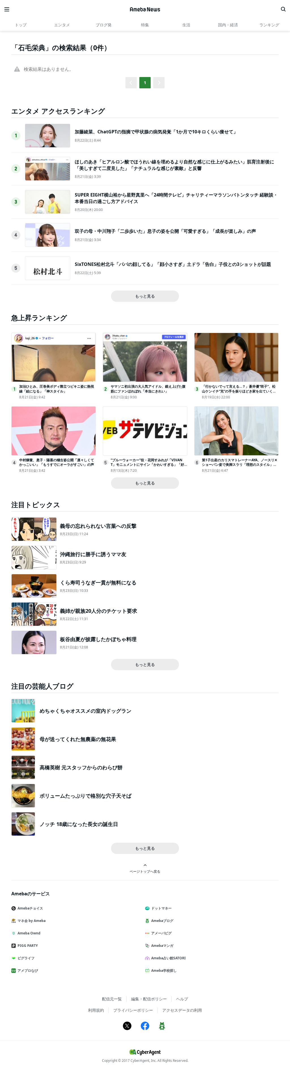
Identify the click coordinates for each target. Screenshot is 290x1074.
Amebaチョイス (30, 908)
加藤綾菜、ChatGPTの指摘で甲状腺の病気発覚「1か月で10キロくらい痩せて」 (156, 132)
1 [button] (145, 82)
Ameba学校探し (164, 970)
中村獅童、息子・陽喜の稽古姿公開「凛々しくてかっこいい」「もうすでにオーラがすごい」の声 (56, 462)
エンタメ (62, 24)
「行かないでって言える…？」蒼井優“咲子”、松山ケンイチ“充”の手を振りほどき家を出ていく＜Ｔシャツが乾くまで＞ (239, 391)
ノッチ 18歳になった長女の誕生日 (79, 824)
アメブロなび (28, 970)
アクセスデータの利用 (182, 1010)
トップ (21, 24)
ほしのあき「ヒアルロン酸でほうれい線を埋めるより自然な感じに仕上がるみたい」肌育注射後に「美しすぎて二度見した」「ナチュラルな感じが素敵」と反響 (174, 165)
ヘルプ (182, 999)
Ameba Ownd (29, 933)
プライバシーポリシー (133, 1010)
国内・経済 (228, 24)
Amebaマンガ (162, 945)
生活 (186, 24)
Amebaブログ (162, 920)
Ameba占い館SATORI (168, 958)
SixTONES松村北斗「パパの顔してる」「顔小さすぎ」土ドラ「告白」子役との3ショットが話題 (173, 264)
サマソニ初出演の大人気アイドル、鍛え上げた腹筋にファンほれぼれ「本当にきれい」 (148, 389)
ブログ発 (104, 24)
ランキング (269, 24)
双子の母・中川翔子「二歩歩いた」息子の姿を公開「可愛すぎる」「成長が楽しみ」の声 (165, 231)
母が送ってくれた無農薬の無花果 (78, 739)
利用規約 (96, 1010)
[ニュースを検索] (283, 9)
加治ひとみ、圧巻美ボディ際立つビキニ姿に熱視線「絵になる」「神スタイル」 (56, 389)
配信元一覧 (112, 999)
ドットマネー (161, 908)
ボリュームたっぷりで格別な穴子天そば (85, 795)
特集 (145, 24)
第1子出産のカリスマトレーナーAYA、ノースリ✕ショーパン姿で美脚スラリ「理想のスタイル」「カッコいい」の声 (239, 465)
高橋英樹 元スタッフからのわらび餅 (81, 767)
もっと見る (145, 296)
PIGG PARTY (28, 945)
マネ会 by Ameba (32, 920)
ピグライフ (26, 958)
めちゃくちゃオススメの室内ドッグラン (85, 710)
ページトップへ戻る (145, 871)
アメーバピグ (161, 933)
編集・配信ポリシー (149, 999)
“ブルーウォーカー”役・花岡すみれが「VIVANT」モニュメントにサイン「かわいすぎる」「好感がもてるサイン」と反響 (147, 465)
